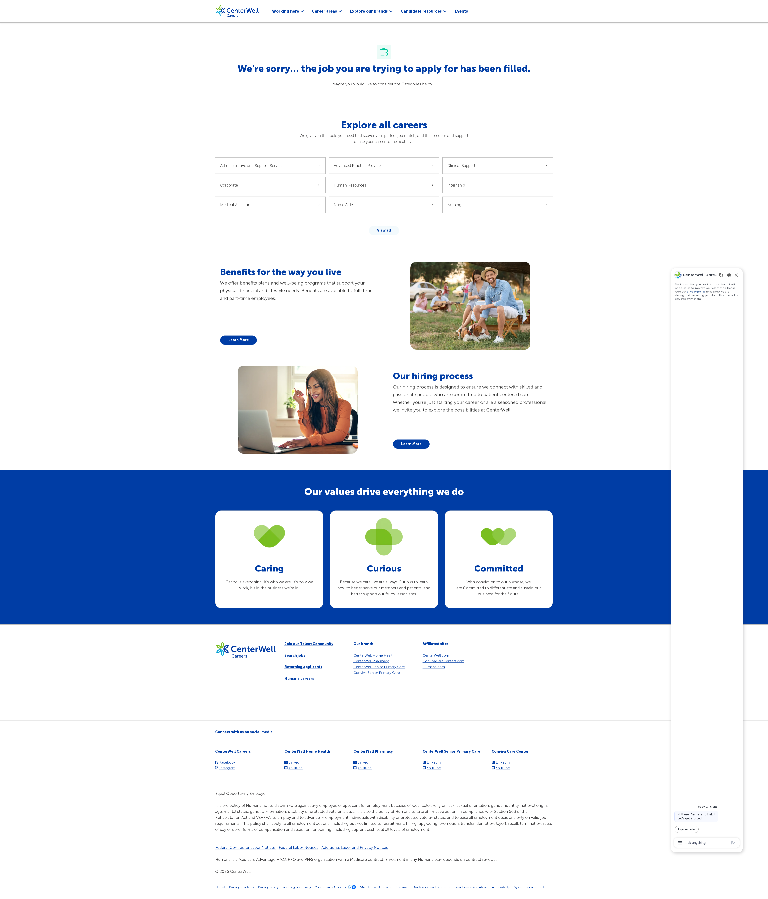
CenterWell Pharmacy (371, 661)
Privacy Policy (268, 887)
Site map (402, 887)
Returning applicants (303, 667)
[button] (384, 230)
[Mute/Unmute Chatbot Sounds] (729, 275)
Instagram (227, 768)
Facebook (227, 762)
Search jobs (294, 655)
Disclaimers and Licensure (431, 887)
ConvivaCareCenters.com (443, 661)
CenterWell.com (436, 655)
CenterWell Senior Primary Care (379, 667)
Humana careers (299, 678)
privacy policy (696, 291)
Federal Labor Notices (298, 847)
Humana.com (434, 667)
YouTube (296, 768)
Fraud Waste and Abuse (471, 887)
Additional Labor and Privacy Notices (354, 847)
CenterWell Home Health (374, 655)
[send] (733, 842)
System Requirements (530, 887)
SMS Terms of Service (376, 887)
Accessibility (501, 887)
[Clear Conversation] (721, 275)
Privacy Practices (241, 887)
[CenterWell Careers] (237, 11)
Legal (221, 887)
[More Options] (680, 842)
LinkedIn (296, 762)
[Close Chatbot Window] (736, 275)
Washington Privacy (297, 887)
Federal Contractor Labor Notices (245, 847)
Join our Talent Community (308, 644)
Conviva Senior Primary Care (376, 672)
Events (461, 11)
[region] (707, 558)
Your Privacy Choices (330, 887)
